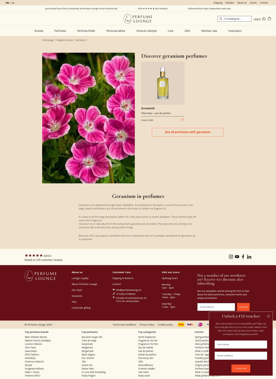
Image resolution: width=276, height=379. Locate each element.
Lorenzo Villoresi (33, 343)
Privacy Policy (146, 324)
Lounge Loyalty (80, 278)
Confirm (243, 306)
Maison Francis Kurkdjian (38, 340)
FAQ (74, 301)
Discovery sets (145, 358)
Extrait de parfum (147, 354)
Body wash (144, 375)
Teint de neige (89, 340)
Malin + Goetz (32, 372)
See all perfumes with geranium (187, 132)
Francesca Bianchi (34, 361)
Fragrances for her (147, 340)
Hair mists (143, 372)
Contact (264, 2)
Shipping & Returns (122, 278)
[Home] (138, 19)
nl (13, 2)
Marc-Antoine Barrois (36, 336)
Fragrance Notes (64, 40)
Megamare (87, 347)
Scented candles (146, 368)
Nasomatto (31, 350)
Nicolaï (28, 365)
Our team (77, 289)
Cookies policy (165, 324)
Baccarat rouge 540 (92, 336)
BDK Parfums (32, 354)
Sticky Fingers (89, 375)
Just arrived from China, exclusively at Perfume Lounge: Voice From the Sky (81, 8)
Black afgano (88, 354)
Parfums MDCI (32, 375)
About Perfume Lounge (84, 284)
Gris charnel (88, 358)
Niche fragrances (147, 336)
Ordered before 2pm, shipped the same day (209, 8)
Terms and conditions (124, 324)
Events (253, 2)
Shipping (218, 2)
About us (242, 2)
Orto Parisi (30, 347)
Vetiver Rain (88, 368)
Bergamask (87, 350)
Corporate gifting (81, 307)
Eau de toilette (145, 347)
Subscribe (240, 368)
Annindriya (30, 358)
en (7, 2)
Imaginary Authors (34, 368)
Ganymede (87, 343)
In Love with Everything (94, 372)
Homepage (48, 40)
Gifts (140, 361)
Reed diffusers (145, 365)
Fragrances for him (148, 343)
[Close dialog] (268, 316)
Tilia (84, 361)
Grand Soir (87, 365)
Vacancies (77, 295)
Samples (229, 2)
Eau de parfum (145, 350)
